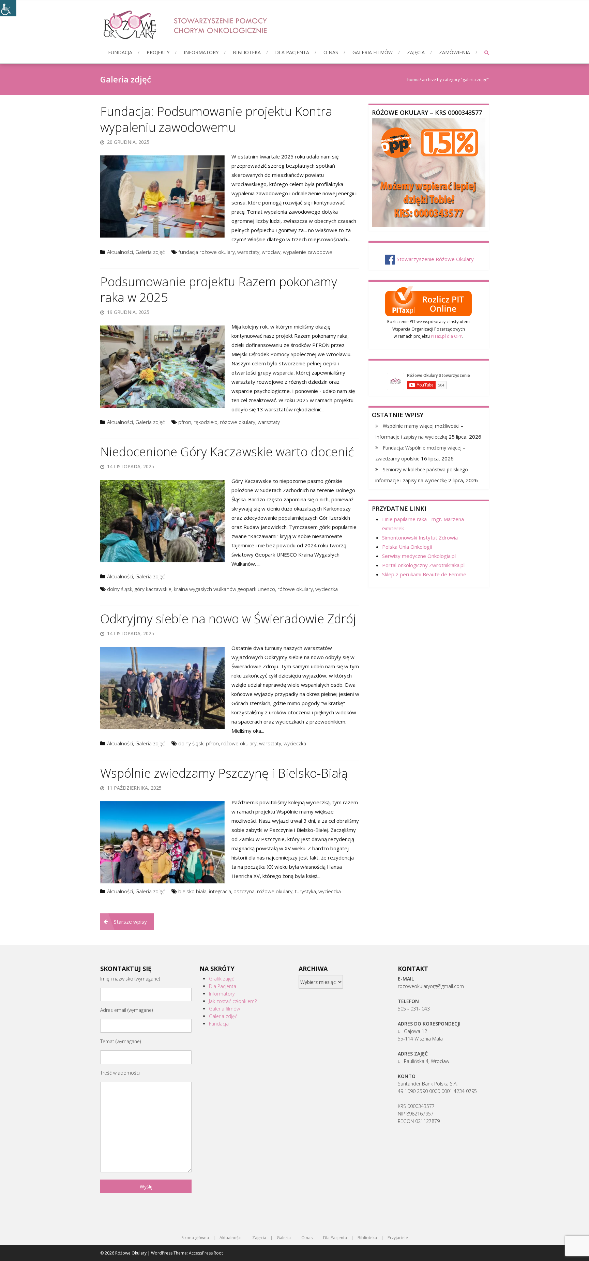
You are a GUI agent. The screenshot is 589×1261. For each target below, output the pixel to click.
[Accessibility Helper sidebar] (8, 8)
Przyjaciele (398, 1238)
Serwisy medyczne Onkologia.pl (419, 555)
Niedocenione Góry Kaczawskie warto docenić (227, 451)
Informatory (201, 52)
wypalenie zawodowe (307, 251)
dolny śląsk (119, 589)
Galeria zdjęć (150, 251)
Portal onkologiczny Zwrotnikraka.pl (423, 565)
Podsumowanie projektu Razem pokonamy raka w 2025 (218, 289)
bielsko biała (192, 891)
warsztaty (248, 251)
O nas (330, 52)
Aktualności (120, 251)
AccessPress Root (206, 1253)
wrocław (271, 251)
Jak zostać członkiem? (233, 1001)
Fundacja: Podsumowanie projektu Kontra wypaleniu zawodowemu (216, 119)
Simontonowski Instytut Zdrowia (420, 537)
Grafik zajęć (221, 978)
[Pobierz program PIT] (428, 300)
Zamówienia (454, 52)
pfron (184, 422)
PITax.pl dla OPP (446, 336)
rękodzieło (205, 422)
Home (413, 79)
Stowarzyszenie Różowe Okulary (435, 259)
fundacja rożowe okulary (206, 251)
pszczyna (244, 891)
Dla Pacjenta (292, 52)
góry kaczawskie (153, 589)
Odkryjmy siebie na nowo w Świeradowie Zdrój (228, 618)
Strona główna (195, 1238)
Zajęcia (416, 52)
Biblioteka (247, 52)
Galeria (284, 1238)
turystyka (305, 891)
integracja (220, 891)
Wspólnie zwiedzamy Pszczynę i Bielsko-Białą (224, 773)
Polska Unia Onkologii (407, 546)
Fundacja (120, 52)
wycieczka (326, 589)
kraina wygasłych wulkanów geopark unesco (224, 589)
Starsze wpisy (130, 921)
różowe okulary (237, 422)
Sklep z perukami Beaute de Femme (424, 574)
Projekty (158, 52)
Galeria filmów (372, 52)
